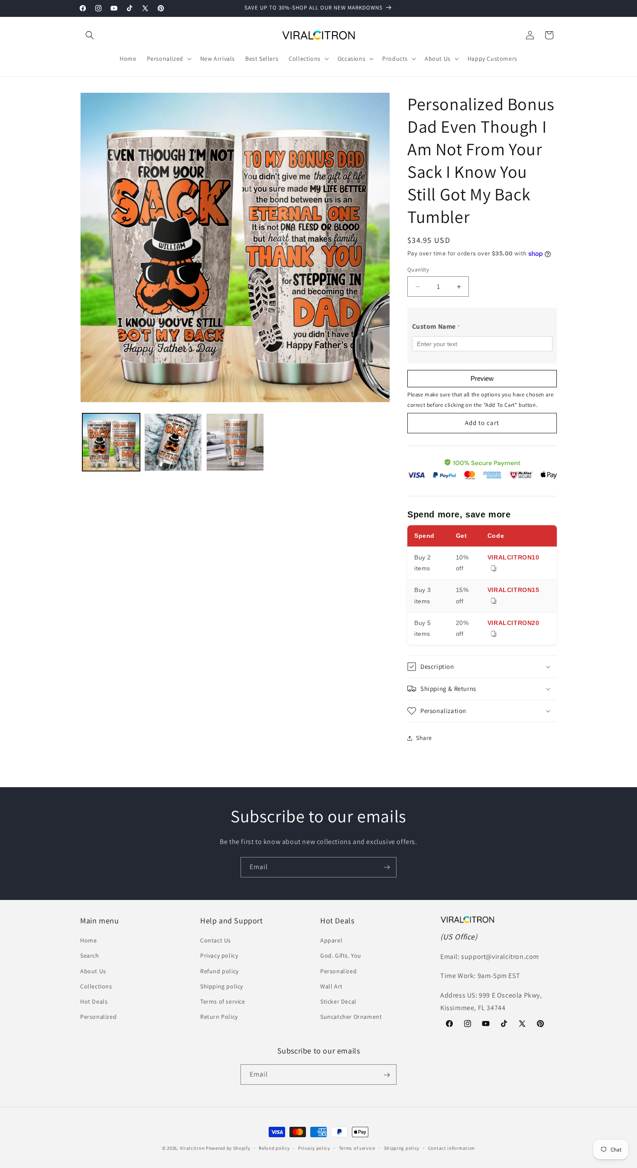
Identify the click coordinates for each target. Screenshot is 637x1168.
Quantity (418, 269)
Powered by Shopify (228, 1148)
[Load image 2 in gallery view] (173, 442)
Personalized (98, 1017)
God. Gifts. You (340, 956)
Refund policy (219, 971)
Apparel (331, 941)
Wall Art (331, 986)
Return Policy (219, 1017)
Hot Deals (93, 1001)
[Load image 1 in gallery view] (111, 442)
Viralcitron (192, 1148)
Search (89, 956)
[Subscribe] (386, 867)
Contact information (451, 1148)
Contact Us (215, 941)
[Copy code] (494, 568)
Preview (482, 378)
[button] (89, 35)
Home (88, 941)
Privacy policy (219, 956)
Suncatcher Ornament (351, 1017)
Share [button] (424, 738)
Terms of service (222, 1001)
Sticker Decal (338, 1001)
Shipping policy (221, 986)
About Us (93, 971)
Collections (96, 986)
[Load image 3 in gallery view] (235, 442)
